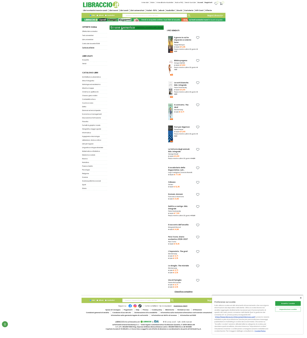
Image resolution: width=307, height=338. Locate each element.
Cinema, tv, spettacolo (90, 92)
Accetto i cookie (288, 303)
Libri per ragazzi (87, 144)
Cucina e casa (87, 103)
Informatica (86, 133)
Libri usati (124, 10)
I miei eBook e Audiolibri (164, 2)
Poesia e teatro (87, 166)
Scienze (85, 177)
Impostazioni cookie (288, 309)
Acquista (85, 60)
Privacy (145, 310)
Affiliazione (197, 310)
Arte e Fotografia (88, 81)
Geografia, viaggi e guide (91, 129)
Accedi (200, 2)
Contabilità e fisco (89, 99)
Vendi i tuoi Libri (190, 2)
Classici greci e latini (89, 96)
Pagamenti (128, 310)
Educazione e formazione (91, 118)
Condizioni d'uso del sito (121, 313)
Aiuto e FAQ (179, 2)
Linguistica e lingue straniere (92, 147)
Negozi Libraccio (214, 15)
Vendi (84, 64)
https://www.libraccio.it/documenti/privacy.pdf (235, 317)
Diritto (84, 107)
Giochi (179, 10)
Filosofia (85, 121)
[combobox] (154, 15)
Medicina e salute (88, 155)
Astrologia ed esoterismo (91, 84)
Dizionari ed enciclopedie (91, 110)
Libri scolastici (95, 10)
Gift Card (199, 10)
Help (137, 310)
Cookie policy (157, 310)
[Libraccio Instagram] (135, 307)
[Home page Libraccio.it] (101, 7)
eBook (161, 10)
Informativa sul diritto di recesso (164, 315)
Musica (85, 159)
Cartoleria (188, 10)
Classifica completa (183, 291)
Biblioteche (169, 310)
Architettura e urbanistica (91, 77)
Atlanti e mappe (88, 88)
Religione (85, 173)
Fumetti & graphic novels (91, 125)
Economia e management (92, 114)
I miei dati (145, 2)
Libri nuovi (113, 10)
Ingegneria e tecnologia (91, 136)
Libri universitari (137, 10)
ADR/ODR (191, 313)
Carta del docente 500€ (91, 44)
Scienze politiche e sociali (91, 181)
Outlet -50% (151, 10)
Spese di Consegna (112, 310)
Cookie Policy (260, 331)
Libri (93, 15)
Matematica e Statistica (91, 151)
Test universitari (88, 35)
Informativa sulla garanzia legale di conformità (129, 315)
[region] (257, 314)
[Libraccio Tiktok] (140, 307)
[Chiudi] (300, 298)
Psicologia (86, 170)
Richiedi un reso (183, 310)
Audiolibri (170, 10)
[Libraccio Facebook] (130, 307)
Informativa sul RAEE (188, 315)
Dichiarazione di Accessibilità (145, 313)
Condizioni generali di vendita (97, 313)
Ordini (152, 2)
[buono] (153, 19)
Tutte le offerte (88, 48)
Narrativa (85, 162)
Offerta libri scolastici (89, 31)
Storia (84, 188)
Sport (84, 185)
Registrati (208, 2)
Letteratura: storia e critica (91, 140)
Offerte (208, 10)
